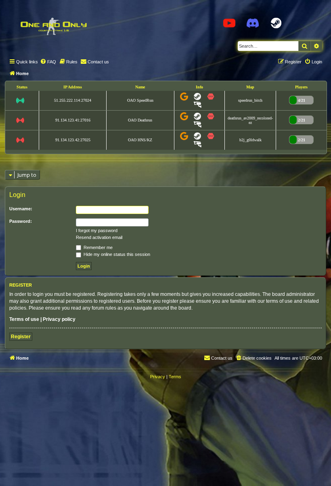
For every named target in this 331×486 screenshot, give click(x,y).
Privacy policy (59, 319)
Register (21, 336)
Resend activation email (99, 237)
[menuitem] (48, 62)
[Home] (53, 26)
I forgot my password (96, 230)
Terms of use (24, 319)
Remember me (97, 247)
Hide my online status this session (116, 254)
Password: (20, 221)
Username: (20, 208)
